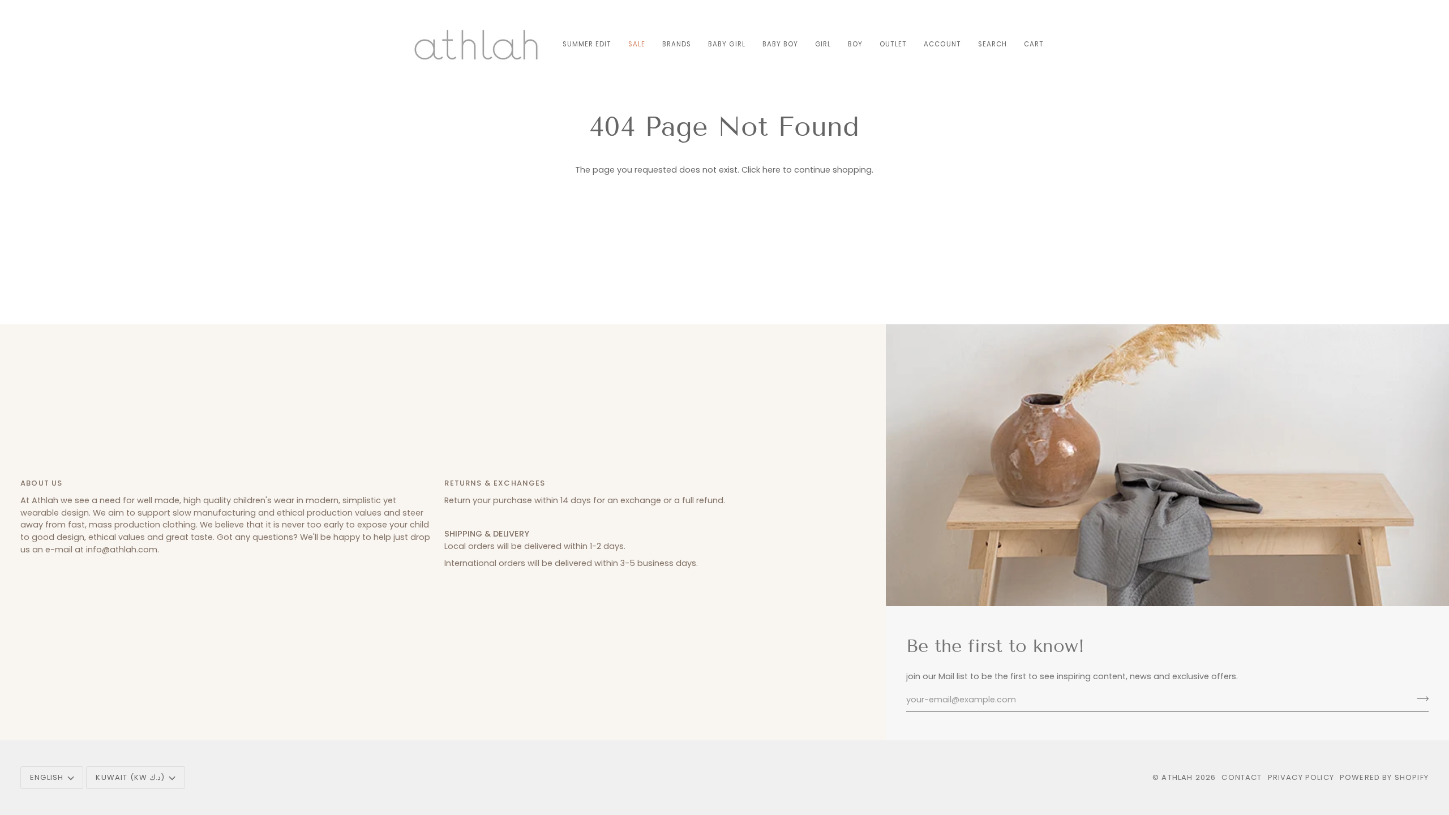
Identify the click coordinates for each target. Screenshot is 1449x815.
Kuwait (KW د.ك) (130, 777)
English (46, 777)
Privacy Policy (1301, 777)
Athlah (1177, 777)
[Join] (1419, 698)
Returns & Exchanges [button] (494, 483)
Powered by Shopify (1384, 777)
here (771, 169)
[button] (677, 44)
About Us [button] (41, 483)
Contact (1241, 777)
